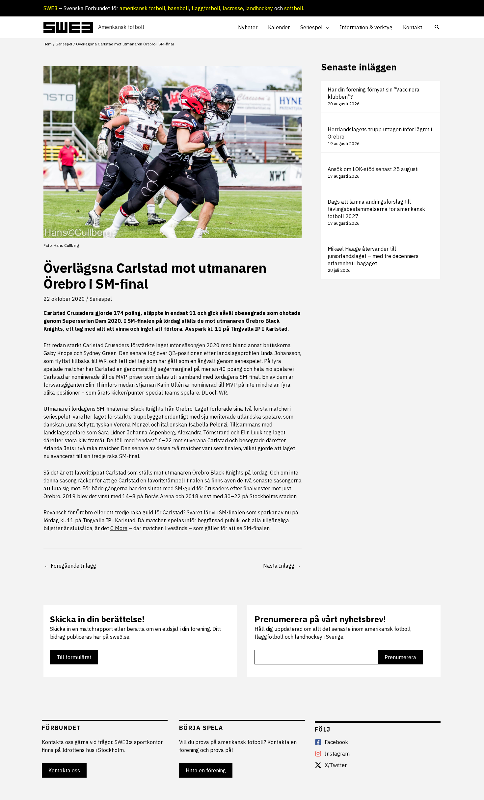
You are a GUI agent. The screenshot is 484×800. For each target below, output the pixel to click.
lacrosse (233, 8)
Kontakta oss (64, 770)
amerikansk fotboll (142, 8)
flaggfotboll (205, 8)
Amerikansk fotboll (121, 27)
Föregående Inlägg (70, 565)
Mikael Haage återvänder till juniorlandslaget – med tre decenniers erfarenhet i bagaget (373, 256)
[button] (326, 27)
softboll (293, 8)
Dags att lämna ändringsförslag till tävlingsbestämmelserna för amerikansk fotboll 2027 (376, 208)
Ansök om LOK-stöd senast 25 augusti (373, 169)
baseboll (178, 8)
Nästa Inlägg (282, 565)
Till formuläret (74, 657)
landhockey (259, 8)
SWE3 (50, 8)
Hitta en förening (206, 770)
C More (118, 528)
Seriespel (101, 299)
